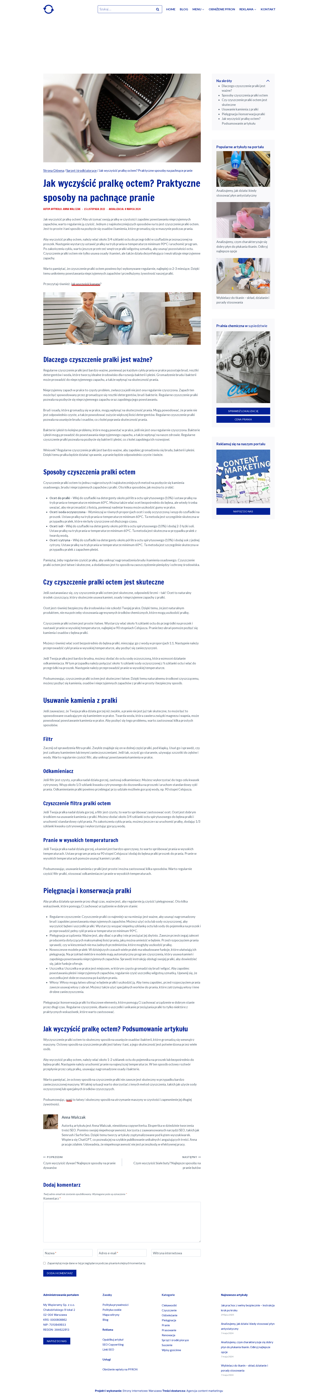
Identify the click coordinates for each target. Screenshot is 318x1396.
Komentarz (52, 1198)
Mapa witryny (111, 1314)
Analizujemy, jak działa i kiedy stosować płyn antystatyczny (236, 193)
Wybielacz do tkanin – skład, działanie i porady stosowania (242, 300)
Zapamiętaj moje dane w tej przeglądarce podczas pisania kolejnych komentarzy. (96, 1263)
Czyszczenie (169, 1310)
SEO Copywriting (113, 1344)
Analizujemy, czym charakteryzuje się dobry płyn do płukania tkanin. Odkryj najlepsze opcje (242, 246)
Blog (184, 9)
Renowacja (168, 1335)
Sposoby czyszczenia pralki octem (245, 95)
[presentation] (243, 169)
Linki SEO (108, 1349)
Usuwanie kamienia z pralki (240, 109)
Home (170, 9)
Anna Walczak (74, 1117)
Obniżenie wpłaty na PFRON (120, 1369)
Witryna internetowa (167, 1253)
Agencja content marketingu (204, 1391)
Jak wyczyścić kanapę (85, 284)
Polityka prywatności (115, 1304)
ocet (69, 1100)
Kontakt (268, 9)
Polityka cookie (112, 1309)
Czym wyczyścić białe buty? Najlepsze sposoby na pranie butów (167, 1163)
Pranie (166, 1325)
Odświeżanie (169, 1315)
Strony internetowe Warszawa (142, 1391)
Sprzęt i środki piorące (175, 1340)
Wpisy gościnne (171, 1350)
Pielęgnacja (169, 1320)
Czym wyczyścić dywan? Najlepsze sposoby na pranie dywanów (79, 1163)
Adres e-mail (108, 1253)
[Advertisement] (159, 46)
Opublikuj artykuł (113, 1339)
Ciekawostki (169, 1305)
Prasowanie (169, 1330)
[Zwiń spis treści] (268, 81)
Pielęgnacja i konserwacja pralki (243, 114)
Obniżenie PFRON (222, 9)
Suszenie (167, 1345)
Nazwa (50, 1253)
